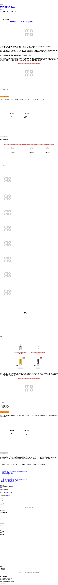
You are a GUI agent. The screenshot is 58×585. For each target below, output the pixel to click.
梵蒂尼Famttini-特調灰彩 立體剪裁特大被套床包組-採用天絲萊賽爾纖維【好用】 (15, 471)
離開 (5, 583)
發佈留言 (2, 504)
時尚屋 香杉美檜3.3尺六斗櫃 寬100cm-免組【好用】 (10, 478)
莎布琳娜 (1, 487)
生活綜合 (3, 529)
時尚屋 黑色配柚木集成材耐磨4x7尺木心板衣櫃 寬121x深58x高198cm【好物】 (14, 479)
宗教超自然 (8, 495)
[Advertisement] (29, 549)
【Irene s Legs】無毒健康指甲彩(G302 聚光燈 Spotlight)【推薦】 (17, 22)
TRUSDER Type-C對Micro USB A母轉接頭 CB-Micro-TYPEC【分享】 (13, 474)
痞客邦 (7, 492)
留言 (9, 492)
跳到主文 (1, 9)
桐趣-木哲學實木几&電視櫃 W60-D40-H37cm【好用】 (10, 481)
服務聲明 (37, 572)
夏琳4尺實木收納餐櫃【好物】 (7, 472)
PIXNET (22, 572)
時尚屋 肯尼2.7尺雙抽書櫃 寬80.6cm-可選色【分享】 (10, 480)
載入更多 (2, 498)
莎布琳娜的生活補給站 (7, 7)
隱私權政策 (34, 572)
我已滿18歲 (2, 583)
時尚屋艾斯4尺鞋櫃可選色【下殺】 (7, 473)
